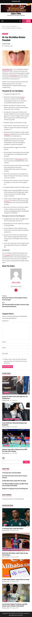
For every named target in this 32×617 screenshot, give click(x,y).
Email (4, 348)
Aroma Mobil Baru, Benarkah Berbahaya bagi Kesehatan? (14, 424)
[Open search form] (20, 21)
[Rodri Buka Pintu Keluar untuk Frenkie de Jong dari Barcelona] (16, 542)
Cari (3, 458)
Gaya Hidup (6, 419)
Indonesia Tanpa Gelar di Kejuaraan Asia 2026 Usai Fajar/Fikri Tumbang (14, 450)
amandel (6, 200)
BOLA (5, 524)
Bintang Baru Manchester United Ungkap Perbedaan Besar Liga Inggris (14, 298)
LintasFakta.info (7, 69)
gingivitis (6, 134)
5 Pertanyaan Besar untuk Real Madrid (11, 473)
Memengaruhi (19, 159)
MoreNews (12, 615)
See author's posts (16, 286)
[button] (2, 21)
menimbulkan (14, 75)
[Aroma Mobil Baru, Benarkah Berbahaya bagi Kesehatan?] (16, 412)
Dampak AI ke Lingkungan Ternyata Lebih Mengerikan (15, 488)
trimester (22, 97)
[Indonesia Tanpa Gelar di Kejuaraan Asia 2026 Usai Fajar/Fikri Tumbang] (16, 438)
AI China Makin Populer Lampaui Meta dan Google (14, 480)
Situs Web (5, 353)
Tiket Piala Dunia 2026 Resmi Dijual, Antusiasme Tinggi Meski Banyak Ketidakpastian (15, 304)
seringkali (7, 255)
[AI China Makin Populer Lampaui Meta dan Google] (16, 568)
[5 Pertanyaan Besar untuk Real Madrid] (16, 517)
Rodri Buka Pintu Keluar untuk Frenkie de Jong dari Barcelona (15, 554)
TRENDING (5, 33)
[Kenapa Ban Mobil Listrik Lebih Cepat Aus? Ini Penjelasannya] (16, 385)
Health (11, 419)
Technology (6, 575)
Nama (4, 342)
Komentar (5, 321)
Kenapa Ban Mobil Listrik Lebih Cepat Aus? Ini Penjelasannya (14, 397)
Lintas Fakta (16, 13)
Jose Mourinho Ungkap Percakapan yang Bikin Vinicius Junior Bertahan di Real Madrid (15, 484)
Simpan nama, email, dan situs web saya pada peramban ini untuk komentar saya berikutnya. (15, 361)
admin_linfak (7, 43)
